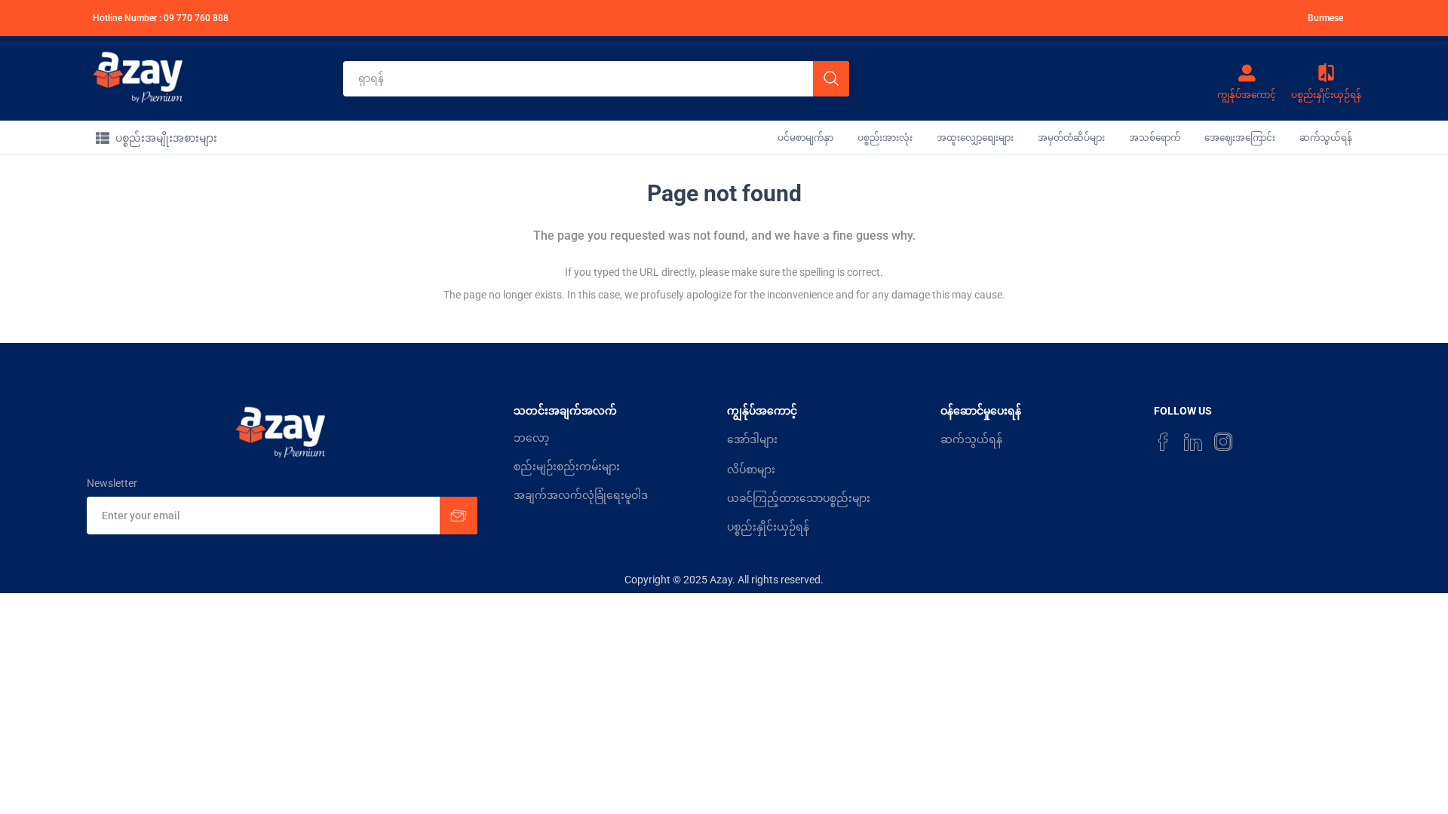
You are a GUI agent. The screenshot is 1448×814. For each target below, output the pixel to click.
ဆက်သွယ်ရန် (1325, 138)
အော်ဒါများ (752, 439)
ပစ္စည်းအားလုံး (885, 138)
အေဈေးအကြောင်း (1239, 138)
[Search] (831, 78)
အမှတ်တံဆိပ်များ (1071, 138)
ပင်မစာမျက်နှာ (805, 138)
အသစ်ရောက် (1154, 138)
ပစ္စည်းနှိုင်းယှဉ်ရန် (768, 527)
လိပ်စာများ (751, 470)
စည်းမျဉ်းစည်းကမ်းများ (567, 467)
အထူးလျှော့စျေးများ (975, 138)
